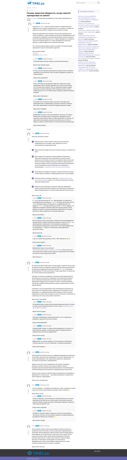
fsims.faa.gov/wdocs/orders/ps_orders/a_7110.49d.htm (47, 250)
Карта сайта (97, 451)
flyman (34, 23)
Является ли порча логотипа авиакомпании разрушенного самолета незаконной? (89, 55)
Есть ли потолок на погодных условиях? (89, 58)
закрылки (41, 54)
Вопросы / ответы (32, 18)
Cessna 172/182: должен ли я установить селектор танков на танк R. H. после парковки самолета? (88, 25)
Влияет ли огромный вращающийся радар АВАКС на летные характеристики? (88, 42)
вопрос (42, 26)
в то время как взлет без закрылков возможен (57, 167)
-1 (28, 32)
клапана (45, 54)
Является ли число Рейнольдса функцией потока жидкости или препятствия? (87, 63)
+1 (28, 27)
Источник (35, 53)
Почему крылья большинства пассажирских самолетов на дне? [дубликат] (87, 37)
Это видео (63, 269)
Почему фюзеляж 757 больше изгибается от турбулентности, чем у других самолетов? (88, 69)
